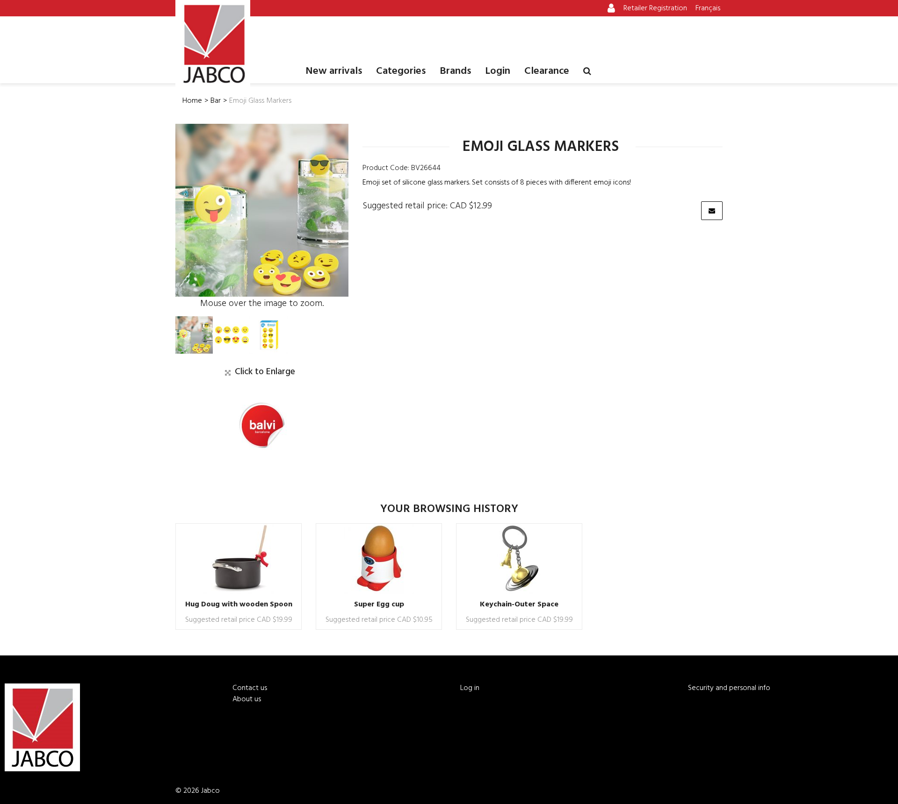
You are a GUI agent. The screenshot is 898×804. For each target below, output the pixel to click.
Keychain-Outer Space (519, 604)
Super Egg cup (379, 604)
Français (707, 8)
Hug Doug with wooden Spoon (238, 604)
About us (246, 699)
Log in (469, 688)
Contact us (249, 688)
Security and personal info (729, 688)
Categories (401, 71)
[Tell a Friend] (712, 210)
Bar (215, 101)
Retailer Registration (655, 8)
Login (497, 71)
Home (192, 101)
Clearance (546, 71)
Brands (455, 71)
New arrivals (333, 71)
